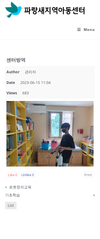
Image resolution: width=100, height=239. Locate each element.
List (11, 205)
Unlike (27, 174)
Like (12, 174)
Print (88, 174)
